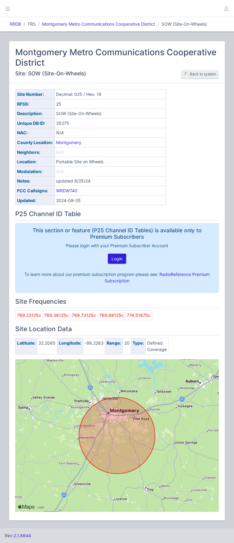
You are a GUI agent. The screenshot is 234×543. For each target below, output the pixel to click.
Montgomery (68, 142)
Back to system (203, 74)
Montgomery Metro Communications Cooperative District (98, 24)
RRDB (15, 24)
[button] (226, 8)
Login (117, 258)
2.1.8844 (22, 535)
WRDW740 (66, 190)
